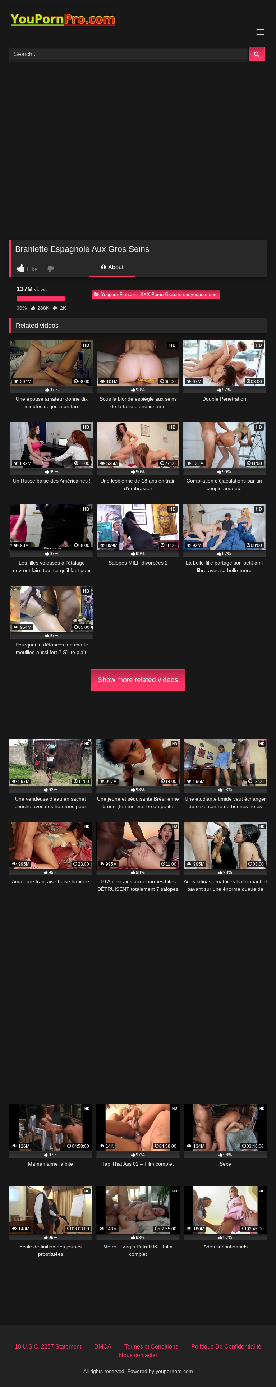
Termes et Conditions (151, 1347)
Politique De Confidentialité (226, 1347)
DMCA (102, 1347)
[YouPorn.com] (138, 21)
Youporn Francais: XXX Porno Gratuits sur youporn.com (159, 294)
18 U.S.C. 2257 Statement (48, 1347)
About (115, 267)
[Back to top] (254, 1366)
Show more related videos (138, 679)
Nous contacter (138, 1355)
